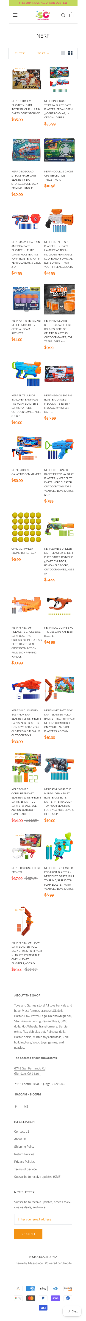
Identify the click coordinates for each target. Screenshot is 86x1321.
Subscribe (28, 1234)
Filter (20, 53)
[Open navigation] (15, 15)
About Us (20, 1138)
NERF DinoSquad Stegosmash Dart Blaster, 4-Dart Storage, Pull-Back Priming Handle (24, 180)
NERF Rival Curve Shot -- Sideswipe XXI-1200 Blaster (59, 631)
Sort (41, 53)
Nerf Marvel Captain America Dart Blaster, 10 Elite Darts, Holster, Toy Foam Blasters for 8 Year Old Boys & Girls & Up (26, 254)
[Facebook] (15, 1105)
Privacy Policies (24, 1161)
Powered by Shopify (58, 1263)
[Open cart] (71, 15)
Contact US (21, 1131)
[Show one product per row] (63, 53)
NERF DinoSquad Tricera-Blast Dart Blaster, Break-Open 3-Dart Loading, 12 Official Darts (58, 109)
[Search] (63, 15)
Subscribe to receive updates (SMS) (37, 1176)
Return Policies (24, 1154)
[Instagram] (26, 1105)
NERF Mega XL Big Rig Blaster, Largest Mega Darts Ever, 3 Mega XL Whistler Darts (58, 404)
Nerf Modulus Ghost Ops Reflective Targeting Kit (58, 175)
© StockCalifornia (43, 1257)
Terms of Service (25, 1169)
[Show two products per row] (70, 53)
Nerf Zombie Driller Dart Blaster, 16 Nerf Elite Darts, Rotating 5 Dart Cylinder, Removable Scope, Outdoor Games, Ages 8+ (59, 561)
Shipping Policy (24, 1146)
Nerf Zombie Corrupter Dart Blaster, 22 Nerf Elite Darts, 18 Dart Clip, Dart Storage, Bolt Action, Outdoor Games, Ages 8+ (26, 802)
